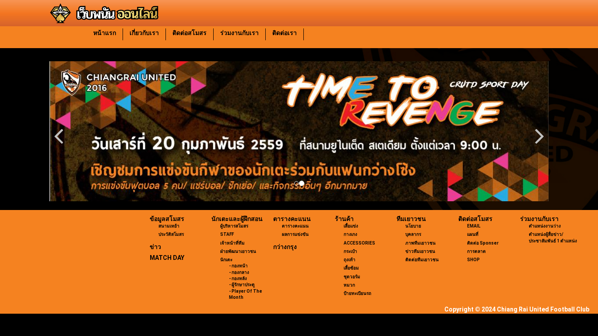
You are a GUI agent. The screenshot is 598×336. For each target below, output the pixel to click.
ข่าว (155, 246)
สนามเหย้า (168, 226)
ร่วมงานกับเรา (239, 32)
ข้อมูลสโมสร (167, 218)
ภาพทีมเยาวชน (420, 243)
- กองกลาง (239, 272)
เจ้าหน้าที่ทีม (232, 243)
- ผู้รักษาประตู (242, 284)
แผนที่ (472, 234)
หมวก (349, 285)
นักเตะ (226, 259)
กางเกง (350, 234)
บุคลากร (413, 234)
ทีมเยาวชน (411, 218)
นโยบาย (413, 226)
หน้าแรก (104, 32)
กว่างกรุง (285, 246)
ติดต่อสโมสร (189, 32)
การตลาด (476, 251)
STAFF (227, 234)
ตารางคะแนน (292, 218)
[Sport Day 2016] (299, 131)
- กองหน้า (238, 265)
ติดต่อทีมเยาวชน (422, 259)
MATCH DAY (167, 257)
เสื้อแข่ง (351, 226)
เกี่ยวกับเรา (144, 32)
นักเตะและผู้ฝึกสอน (237, 218)
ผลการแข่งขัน (295, 234)
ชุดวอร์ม (352, 276)
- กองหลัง (238, 278)
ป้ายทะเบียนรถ (357, 293)
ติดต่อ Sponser (483, 243)
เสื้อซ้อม (351, 268)
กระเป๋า (350, 251)
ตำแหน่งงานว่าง (545, 226)
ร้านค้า (344, 218)
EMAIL (473, 226)
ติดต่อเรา (284, 32)
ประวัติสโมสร (171, 234)
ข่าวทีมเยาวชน (420, 251)
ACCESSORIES (359, 243)
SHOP (473, 259)
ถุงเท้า (349, 259)
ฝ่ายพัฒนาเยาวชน (238, 251)
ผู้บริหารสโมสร (234, 226)
